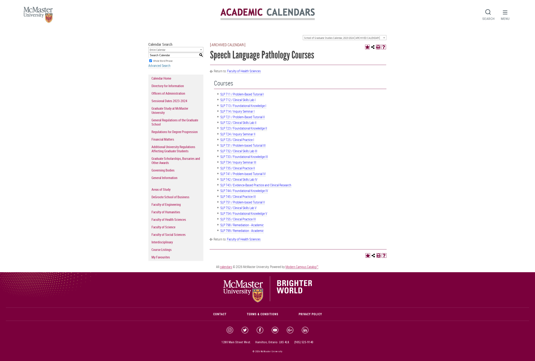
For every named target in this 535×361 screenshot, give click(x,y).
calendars (226, 266)
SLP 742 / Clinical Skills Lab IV (238, 179)
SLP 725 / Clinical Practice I (237, 139)
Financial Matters (163, 139)
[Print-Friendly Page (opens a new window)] (378, 47)
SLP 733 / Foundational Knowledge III (244, 156)
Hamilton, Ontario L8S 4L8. (272, 342)
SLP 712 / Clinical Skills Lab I (238, 100)
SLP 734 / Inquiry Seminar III (238, 162)
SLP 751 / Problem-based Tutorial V (242, 202)
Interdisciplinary (162, 242)
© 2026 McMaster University (267, 351)
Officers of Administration (168, 93)
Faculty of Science (163, 227)
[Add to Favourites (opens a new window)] (367, 47)
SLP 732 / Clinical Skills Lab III (238, 151)
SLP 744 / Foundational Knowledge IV (244, 190)
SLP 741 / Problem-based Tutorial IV (243, 174)
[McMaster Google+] (290, 330)
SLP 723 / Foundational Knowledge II (243, 128)
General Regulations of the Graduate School (175, 122)
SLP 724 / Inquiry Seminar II (237, 134)
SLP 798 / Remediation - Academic (242, 225)
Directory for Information (168, 86)
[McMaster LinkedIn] (305, 330)
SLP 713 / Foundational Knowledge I (243, 105)
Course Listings (162, 249)
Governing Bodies (163, 170)
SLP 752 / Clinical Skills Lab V (238, 208)
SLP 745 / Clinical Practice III (238, 196)
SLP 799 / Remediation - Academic (242, 230)
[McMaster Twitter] (245, 330)
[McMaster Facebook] (260, 330)
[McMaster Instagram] (230, 330)
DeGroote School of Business (170, 197)
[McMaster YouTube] (275, 330)
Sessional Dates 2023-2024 (169, 101)
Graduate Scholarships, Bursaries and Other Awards (176, 160)
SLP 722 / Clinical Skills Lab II (238, 122)
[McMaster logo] (267, 301)
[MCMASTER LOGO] (38, 16)
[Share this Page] (373, 47)
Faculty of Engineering (166, 204)
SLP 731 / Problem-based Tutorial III (243, 145)
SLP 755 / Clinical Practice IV (238, 219)
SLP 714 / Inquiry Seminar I (237, 111)
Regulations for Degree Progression (175, 132)
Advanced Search (159, 65)
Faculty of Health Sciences (169, 219)
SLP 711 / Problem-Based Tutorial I (242, 94)
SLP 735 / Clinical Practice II (237, 168)
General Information (164, 177)
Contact (220, 314)
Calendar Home (161, 78)
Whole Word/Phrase (162, 60)
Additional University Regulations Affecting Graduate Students (173, 149)
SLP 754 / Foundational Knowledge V (243, 213)
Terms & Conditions (262, 314)
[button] (505, 14)
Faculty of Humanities (166, 212)
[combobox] (344, 37)
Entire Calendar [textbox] (158, 50)
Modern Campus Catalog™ (301, 266)
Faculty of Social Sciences (169, 234)
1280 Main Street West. (236, 342)
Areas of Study (161, 189)
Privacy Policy (310, 314)
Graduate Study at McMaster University (170, 110)
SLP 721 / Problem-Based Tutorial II (242, 117)
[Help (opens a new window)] (383, 47)
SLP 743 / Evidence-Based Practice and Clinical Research (255, 185)
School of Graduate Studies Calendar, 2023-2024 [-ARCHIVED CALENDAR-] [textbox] (342, 38)
